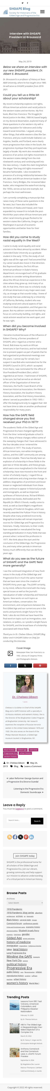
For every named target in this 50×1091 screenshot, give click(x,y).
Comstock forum (14, 923)
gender (26, 934)
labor (9, 949)
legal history (20, 949)
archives (19, 916)
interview (33, 750)
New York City (14, 960)
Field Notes (17, 934)
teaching (9, 979)
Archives (11, 898)
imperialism (23, 946)
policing (25, 961)
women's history (17, 983)
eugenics (10, 934)
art (25, 916)
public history (13, 972)
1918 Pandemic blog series (20, 912)
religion (39, 972)
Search (37, 821)
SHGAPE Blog (19, 9)
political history (17, 964)
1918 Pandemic (14, 909)
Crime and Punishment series (16, 927)
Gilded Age (22, 750)
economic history (33, 927)
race (21, 972)
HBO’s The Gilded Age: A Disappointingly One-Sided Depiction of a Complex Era (32, 1028)
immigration (12, 945)
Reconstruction (30, 972)
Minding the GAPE (19, 956)
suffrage (34, 976)
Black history (9, 750)
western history (10, 756)
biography (30, 916)
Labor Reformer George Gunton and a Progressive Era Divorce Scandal (25, 780)
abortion (38, 913)
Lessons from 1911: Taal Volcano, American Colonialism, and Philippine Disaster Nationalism (31, 1006)
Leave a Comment (33, 766)
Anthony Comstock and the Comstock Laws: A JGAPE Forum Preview (31, 1052)
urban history (25, 753)
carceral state (25, 920)
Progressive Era (10, 753)
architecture (11, 916)
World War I (34, 983)
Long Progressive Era (16, 953)
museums (36, 957)
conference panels (30, 923)
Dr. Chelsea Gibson (25, 697)
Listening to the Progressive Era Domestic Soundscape (28, 790)
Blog (16, 766)
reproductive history (15, 975)
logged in (19, 808)
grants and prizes (29, 939)
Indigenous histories (34, 946)
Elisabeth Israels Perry (29, 930)
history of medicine (19, 942)
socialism (27, 976)
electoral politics (12, 931)
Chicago (34, 920)
